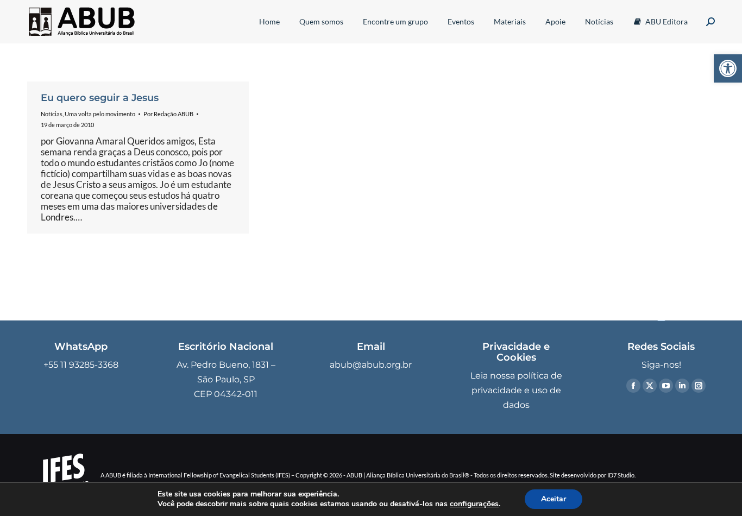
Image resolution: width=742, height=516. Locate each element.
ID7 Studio (620, 475)
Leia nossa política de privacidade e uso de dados (516, 390)
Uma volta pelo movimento (100, 113)
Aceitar (553, 499)
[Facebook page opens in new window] (633, 386)
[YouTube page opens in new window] (666, 386)
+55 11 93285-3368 (80, 365)
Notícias (51, 113)
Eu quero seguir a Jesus (100, 98)
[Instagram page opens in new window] (698, 386)
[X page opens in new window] (650, 386)
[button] (728, 68)
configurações (474, 504)
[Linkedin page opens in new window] (682, 386)
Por (168, 113)
